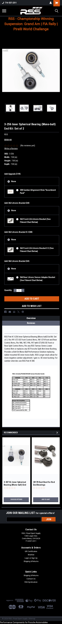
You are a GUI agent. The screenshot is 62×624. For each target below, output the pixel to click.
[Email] (10, 312)
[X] (18, 312)
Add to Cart (46, 499)
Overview (31, 318)
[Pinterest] (23, 312)
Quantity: (8, 290)
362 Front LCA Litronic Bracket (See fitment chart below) (35, 220)
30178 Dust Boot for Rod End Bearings (44, 483)
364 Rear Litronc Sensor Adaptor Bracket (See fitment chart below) (37, 278)
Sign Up (34, 558)
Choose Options (16, 499)
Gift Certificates (31, 551)
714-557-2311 (11, 3)
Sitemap (32, 619)
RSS (5, 476)
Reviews (31, 323)
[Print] (14, 312)
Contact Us (31, 579)
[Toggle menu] (4, 11)
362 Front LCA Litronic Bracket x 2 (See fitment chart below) (37, 249)
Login (27, 558)
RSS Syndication (31, 582)
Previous (4, 70)
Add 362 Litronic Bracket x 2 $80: (18, 232)
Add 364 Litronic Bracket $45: (17, 261)
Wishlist (31, 555)
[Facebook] (5, 312)
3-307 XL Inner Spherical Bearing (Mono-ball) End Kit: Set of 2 (15, 484)
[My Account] (50, 3)
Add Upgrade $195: (12, 174)
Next (58, 70)
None (13, 181)
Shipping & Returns (31, 561)
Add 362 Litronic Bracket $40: (17, 203)
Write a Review (11, 148)
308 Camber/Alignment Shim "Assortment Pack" (38, 191)
